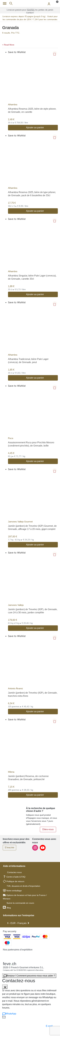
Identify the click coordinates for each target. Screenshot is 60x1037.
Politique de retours (15, 881)
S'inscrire (9, 847)
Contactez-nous (14, 872)
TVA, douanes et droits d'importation (23, 886)
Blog (8, 908)
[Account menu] (48, 3)
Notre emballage (14, 890)
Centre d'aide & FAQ (15, 877)
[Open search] (11, 3)
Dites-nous (48, 829)
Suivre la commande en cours (20, 903)
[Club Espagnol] (30, 3)
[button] (30, 44)
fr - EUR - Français (17, 923)
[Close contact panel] (4, 987)
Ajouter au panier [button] (35, 127)
